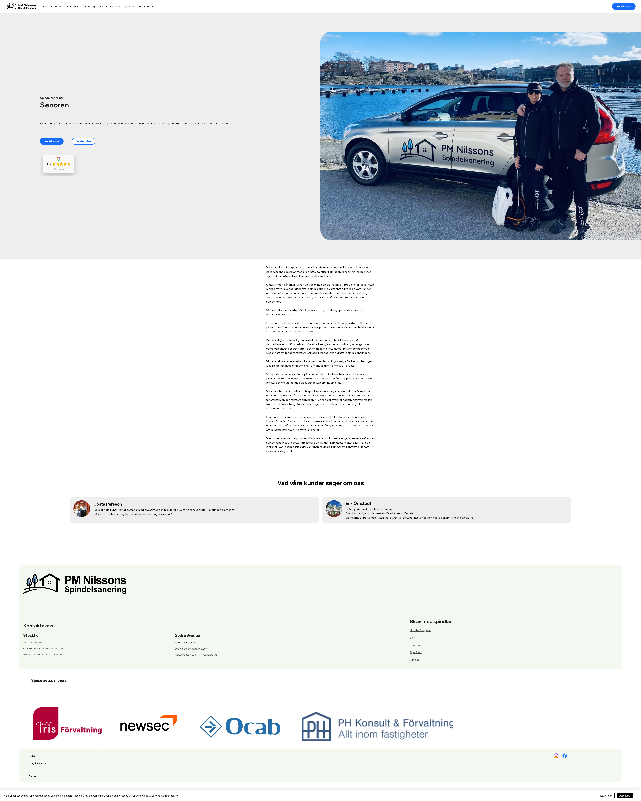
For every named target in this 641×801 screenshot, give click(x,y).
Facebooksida (292, 446)
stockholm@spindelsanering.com (44, 648)
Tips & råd (416, 652)
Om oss (414, 659)
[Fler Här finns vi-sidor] (154, 6)
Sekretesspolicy (169, 795)
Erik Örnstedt (358, 503)
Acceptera (624, 795)
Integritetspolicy (37, 763)
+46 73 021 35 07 (34, 642)
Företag (415, 645)
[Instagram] (556, 756)
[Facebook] (565, 756)
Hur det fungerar (420, 630)
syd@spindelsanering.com (191, 648)
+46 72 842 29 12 (185, 642)
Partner (33, 776)
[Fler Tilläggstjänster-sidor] (119, 6)
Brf (412, 637)
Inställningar (605, 795)
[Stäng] (637, 795)
